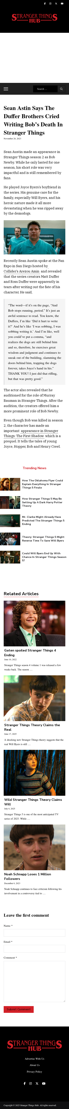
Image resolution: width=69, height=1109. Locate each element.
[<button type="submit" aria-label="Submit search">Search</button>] (61, 89)
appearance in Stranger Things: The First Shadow (31, 433)
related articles (21, 594)
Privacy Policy (34, 1071)
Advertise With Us (34, 1058)
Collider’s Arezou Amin (21, 271)
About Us (35, 1065)
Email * (8, 941)
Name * (8, 925)
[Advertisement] (34, 58)
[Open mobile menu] (6, 88)
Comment (10, 957)
